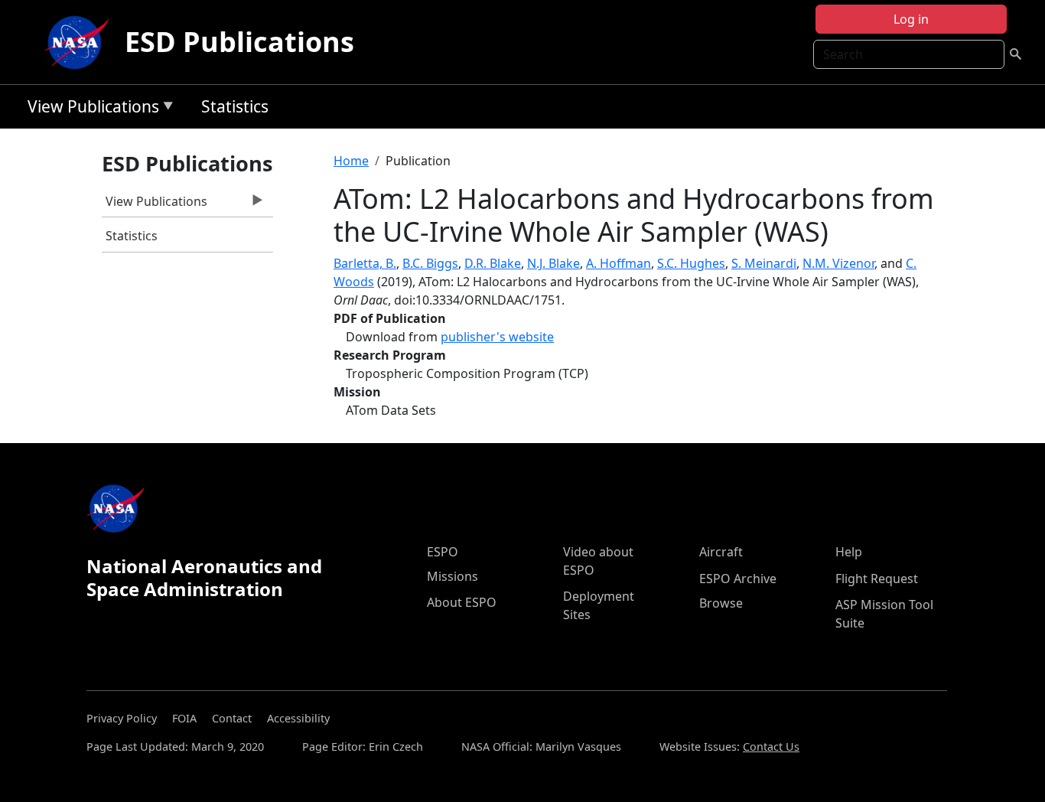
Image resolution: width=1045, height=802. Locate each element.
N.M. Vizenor (838, 263)
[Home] (80, 42)
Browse (721, 603)
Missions (452, 576)
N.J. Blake (553, 263)
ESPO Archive (737, 578)
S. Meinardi (763, 263)
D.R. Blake (492, 263)
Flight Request (876, 578)
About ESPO (461, 602)
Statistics (235, 106)
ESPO (442, 551)
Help (848, 551)
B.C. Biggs (430, 263)
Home (351, 160)
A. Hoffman (618, 263)
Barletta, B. (365, 263)
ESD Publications (239, 41)
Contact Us (771, 746)
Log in (911, 19)
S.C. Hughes (691, 263)
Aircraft (721, 551)
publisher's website (497, 336)
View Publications (89, 109)
